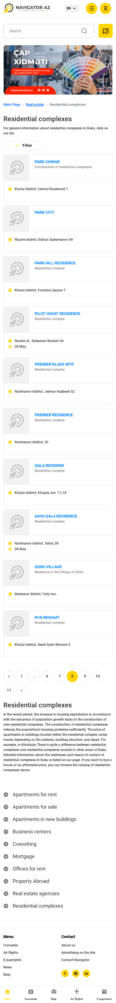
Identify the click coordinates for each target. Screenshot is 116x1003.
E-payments (12, 960)
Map (6, 975)
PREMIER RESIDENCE (54, 415)
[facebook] (65, 973)
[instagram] (75, 973)
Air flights (10, 953)
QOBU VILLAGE (48, 567)
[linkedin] (86, 973)
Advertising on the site (78, 953)
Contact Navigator (75, 960)
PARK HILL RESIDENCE (55, 263)
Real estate (35, 104)
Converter (10, 945)
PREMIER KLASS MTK (54, 364)
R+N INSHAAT (47, 617)
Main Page (11, 104)
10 (97, 676)
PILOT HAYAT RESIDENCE (57, 313)
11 (9, 690)
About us (68, 945)
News (7, 967)
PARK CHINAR (47, 161)
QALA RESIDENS (49, 465)
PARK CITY (44, 212)
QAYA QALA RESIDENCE (56, 516)
